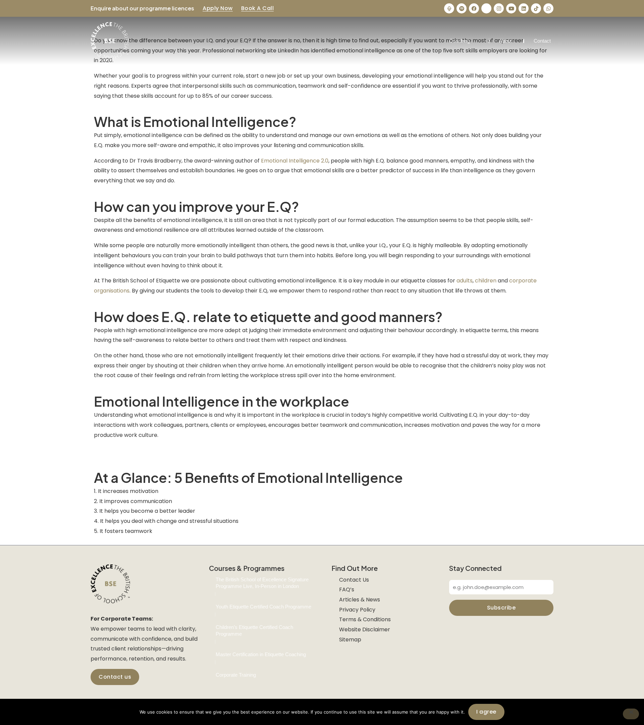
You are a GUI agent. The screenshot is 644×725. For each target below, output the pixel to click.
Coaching (459, 41)
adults (465, 280)
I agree (486, 712)
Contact (542, 41)
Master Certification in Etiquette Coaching (261, 654)
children (485, 280)
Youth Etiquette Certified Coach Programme (263, 606)
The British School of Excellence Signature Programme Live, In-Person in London (262, 583)
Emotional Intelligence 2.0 (294, 161)
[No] (631, 714)
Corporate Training (236, 675)
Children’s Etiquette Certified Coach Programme (254, 630)
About (505, 41)
